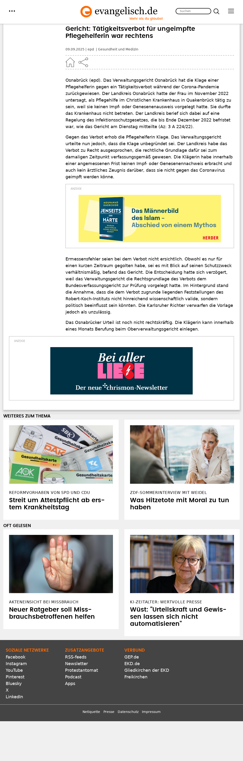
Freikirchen (135, 676)
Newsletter (76, 663)
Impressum (151, 712)
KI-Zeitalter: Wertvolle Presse (166, 602)
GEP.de (131, 656)
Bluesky (14, 683)
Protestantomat (81, 670)
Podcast (73, 676)
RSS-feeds (75, 656)
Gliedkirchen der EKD (146, 670)
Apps (70, 683)
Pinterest (15, 676)
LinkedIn (14, 696)
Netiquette (91, 712)
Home (70, 62)
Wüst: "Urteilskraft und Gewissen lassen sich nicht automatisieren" (178, 617)
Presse (108, 712)
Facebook (15, 656)
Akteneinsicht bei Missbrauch (43, 602)
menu (12, 11)
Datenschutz (128, 712)
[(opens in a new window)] (150, 218)
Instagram (16, 663)
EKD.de (132, 663)
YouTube (14, 670)
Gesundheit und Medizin (118, 49)
